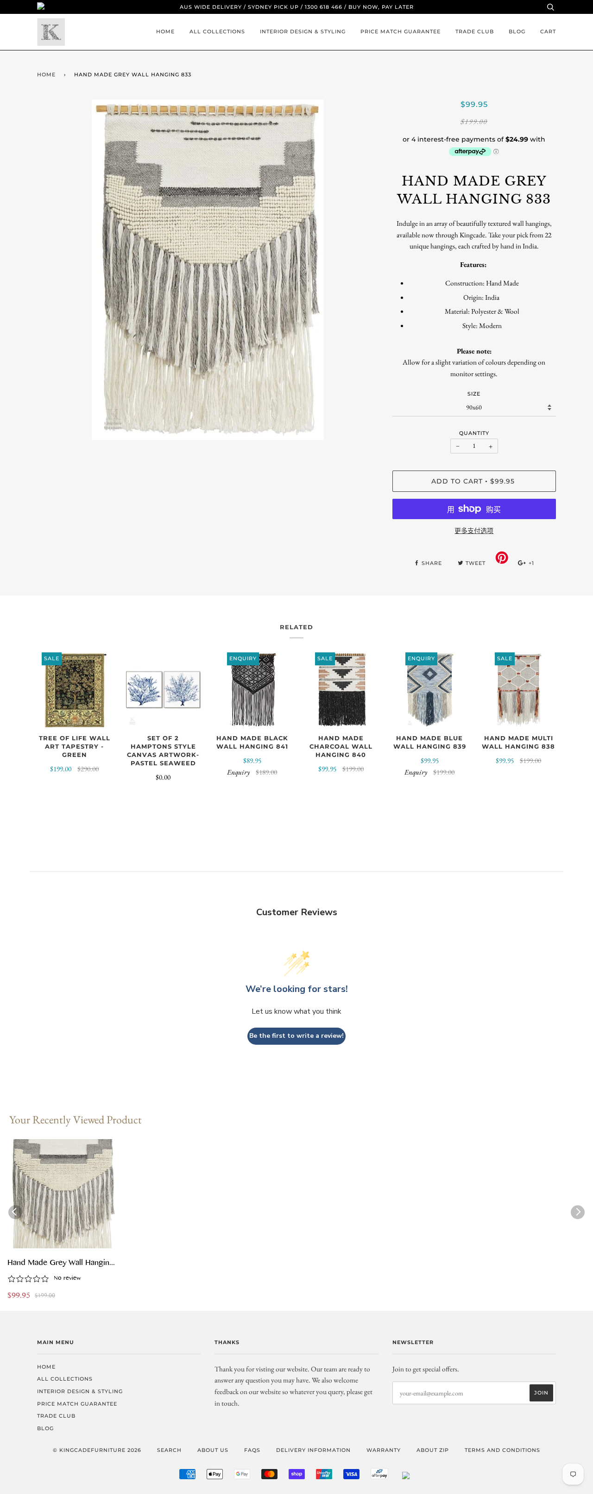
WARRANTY (383, 1450)
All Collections (217, 31)
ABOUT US (212, 1450)
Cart (548, 31)
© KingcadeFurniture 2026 (97, 1450)
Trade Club (474, 31)
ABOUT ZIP (432, 1450)
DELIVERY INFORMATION (313, 1450)
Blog (517, 31)
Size (473, 394)
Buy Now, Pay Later (381, 7)
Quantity (474, 433)
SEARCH (169, 1450)
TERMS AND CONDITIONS (502, 1450)
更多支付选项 (473, 531)
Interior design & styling (303, 31)
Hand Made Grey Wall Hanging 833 (60, 1263)
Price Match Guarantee (400, 31)
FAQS (252, 1450)
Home (165, 31)
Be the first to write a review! (296, 1035)
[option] (208, 269)
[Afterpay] (379, 1477)
